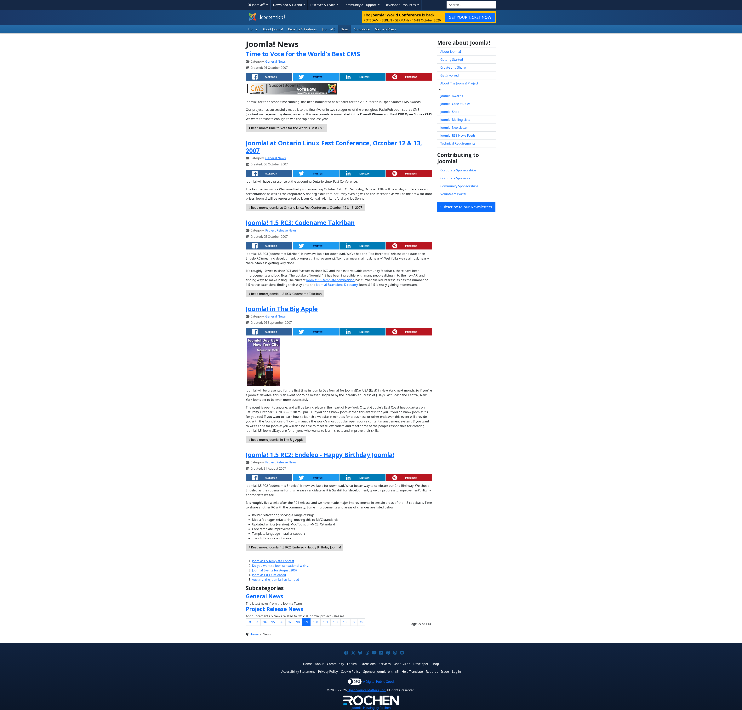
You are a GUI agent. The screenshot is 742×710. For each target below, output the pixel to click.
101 (325, 622)
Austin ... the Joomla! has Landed (275, 579)
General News (275, 61)
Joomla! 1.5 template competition (330, 280)
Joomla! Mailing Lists (455, 119)
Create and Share (453, 67)
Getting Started (451, 59)
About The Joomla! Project (459, 83)
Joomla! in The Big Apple (282, 309)
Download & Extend (288, 5)
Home (252, 29)
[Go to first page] (250, 622)
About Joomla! (272, 29)
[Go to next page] (354, 622)
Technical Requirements (457, 143)
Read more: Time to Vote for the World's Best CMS (287, 128)
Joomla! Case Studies (455, 104)
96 (281, 622)
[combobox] (471, 5)
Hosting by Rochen (371, 708)
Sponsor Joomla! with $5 (381, 671)
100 (315, 622)
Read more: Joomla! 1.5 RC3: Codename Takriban (286, 294)
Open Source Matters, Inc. (366, 690)
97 (289, 622)
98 (298, 622)
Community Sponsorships (459, 186)
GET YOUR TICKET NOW (470, 17)
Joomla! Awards (451, 96)
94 (264, 622)
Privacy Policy (328, 671)
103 (345, 622)
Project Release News (281, 230)
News (344, 29)
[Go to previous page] (257, 622)
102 (335, 622)
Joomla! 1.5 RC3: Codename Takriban (300, 222)
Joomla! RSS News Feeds (458, 135)
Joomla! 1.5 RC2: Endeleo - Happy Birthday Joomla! (320, 454)
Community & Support (360, 5)
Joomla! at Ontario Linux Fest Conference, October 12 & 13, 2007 (334, 146)
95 (273, 622)
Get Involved (449, 75)
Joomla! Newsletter (454, 127)
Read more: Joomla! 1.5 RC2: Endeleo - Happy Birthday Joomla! (295, 547)
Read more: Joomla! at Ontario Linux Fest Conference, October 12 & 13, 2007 (306, 207)
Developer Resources (401, 5)
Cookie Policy (350, 671)
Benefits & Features (302, 29)
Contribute (362, 29)
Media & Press (385, 29)
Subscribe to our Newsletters (466, 206)
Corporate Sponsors (455, 178)
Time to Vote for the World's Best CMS (303, 54)
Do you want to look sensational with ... (280, 566)
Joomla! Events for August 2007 (274, 570)
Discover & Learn (323, 5)
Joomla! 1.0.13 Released (269, 575)
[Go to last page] (361, 622)
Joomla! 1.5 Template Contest (273, 561)
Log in (456, 671)
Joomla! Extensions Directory (337, 285)
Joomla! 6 (328, 29)
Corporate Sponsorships (458, 170)
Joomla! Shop (449, 112)
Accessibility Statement (298, 671)
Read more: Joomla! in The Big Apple (277, 440)
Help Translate (412, 671)
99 (306, 622)
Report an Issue (437, 671)
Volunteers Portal (453, 194)
